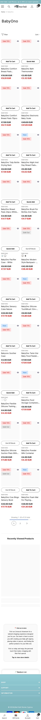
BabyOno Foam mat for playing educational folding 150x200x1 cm (29, 498)
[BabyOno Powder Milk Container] (30, 430)
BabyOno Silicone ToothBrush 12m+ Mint (29, 307)
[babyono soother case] (10, 333)
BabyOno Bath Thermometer (27, 70)
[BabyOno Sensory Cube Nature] (10, 286)
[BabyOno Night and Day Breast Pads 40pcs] (30, 142)
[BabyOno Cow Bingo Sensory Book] (10, 477)
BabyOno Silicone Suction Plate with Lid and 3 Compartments (9, 452)
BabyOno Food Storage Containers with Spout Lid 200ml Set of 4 (29, 401)
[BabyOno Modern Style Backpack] (30, 236)
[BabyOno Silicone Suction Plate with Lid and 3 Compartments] (10, 430)
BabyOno (10, 12)
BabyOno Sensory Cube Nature (9, 307)
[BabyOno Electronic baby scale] (30, 95)
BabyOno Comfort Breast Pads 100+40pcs (9, 70)
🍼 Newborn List (20, 672)
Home (3, 12)
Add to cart (10, 61)
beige (22, 256)
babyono (4, 350)
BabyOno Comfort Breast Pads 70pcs (9, 116)
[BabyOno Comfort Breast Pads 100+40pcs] (10, 48)
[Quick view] (18, 41)
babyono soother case (8, 354)
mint (2, 256)
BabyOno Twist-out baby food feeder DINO (29, 354)
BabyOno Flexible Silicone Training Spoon (8, 405)
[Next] (27, 523)
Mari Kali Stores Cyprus (23, 707)
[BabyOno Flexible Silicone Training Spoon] (10, 380)
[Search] (9, 6)
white (5, 256)
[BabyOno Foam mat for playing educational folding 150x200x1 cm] (30, 477)
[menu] (2, 6)
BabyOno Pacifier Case (8, 260)
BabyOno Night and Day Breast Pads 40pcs (29, 163)
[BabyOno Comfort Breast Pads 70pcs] (10, 95)
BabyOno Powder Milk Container (28, 451)
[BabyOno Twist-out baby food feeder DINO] (30, 333)
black (25, 256)
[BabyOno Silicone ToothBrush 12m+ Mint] (30, 286)
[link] (20, 601)
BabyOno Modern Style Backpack (28, 261)
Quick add (31, 61)
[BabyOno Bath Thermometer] (30, 48)
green (5, 400)
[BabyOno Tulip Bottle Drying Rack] (10, 142)
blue (2, 400)
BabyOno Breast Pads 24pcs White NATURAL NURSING (9, 210)
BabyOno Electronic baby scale (29, 116)
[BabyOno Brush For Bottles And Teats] (30, 189)
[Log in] (32, 6)
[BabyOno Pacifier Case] (10, 236)
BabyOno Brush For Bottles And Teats (29, 210)
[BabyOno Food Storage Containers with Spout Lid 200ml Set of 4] (30, 380)
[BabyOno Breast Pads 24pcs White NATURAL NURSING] (10, 189)
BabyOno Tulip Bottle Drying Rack (10, 163)
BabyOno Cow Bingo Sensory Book (10, 498)
